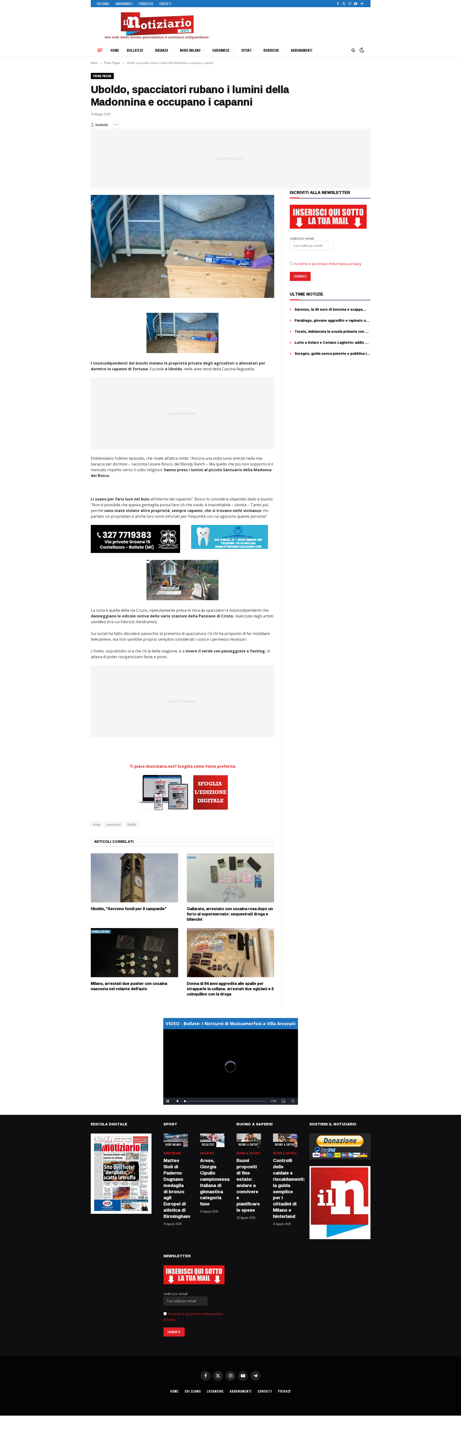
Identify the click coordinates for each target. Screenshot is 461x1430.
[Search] (353, 50)
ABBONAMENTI (124, 3)
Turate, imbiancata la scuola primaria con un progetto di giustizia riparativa (332, 331)
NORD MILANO (190, 50)
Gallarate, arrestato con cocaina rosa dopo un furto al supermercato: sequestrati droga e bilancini (230, 914)
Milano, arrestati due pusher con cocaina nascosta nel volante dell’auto (129, 986)
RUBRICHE (271, 50)
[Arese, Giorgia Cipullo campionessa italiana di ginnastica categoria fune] (212, 1140)
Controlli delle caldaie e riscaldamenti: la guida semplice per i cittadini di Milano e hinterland (285, 1188)
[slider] (225, 1101)
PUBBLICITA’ (146, 3)
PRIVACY (284, 1391)
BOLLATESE (135, 50)
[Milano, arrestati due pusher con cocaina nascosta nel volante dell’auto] (134, 952)
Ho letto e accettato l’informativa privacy (327, 263)
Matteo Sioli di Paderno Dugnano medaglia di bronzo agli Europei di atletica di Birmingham (176, 1188)
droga (97, 824)
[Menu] (99, 50)
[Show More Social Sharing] (116, 125)
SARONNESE (221, 50)
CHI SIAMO (103, 3)
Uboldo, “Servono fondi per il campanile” (129, 909)
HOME (114, 50)
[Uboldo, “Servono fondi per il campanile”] (134, 877)
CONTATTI (165, 3)
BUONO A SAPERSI (248, 1144)
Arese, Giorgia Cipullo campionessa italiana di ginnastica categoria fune (212, 1182)
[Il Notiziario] (156, 25)
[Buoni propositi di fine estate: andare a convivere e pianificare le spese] (249, 1140)
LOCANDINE (215, 1391)
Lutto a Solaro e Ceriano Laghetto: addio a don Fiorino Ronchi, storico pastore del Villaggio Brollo (331, 342)
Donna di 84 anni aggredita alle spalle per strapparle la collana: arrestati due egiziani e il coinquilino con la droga (230, 989)
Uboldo (131, 824)
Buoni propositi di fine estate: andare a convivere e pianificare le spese (248, 1185)
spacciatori (113, 824)
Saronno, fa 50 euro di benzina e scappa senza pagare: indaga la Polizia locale (329, 309)
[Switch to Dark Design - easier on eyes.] (361, 50)
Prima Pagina (102, 76)
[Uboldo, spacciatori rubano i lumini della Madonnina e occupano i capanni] (182, 246)
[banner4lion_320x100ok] (135, 539)
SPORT (246, 50)
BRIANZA (161, 50)
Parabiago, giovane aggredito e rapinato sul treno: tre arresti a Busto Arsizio (332, 320)
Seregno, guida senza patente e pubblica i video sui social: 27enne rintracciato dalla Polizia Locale (331, 353)
